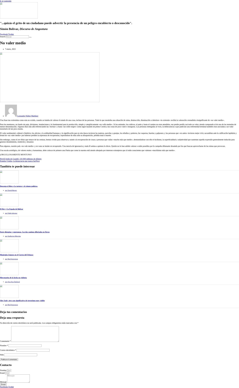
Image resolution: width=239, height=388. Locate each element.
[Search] (30, 37)
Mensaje (3, 382)
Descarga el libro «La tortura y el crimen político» (19, 186)
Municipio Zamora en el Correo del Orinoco (16, 255)
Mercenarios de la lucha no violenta (13, 278)
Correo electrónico (8, 350)
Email (2, 373)
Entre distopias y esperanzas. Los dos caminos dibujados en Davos (25, 232)
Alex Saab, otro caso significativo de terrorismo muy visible (22, 301)
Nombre (4, 345)
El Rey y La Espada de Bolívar (11, 209)
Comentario (5, 341)
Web (2, 355)
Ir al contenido (5, 1)
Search (2, 37)
